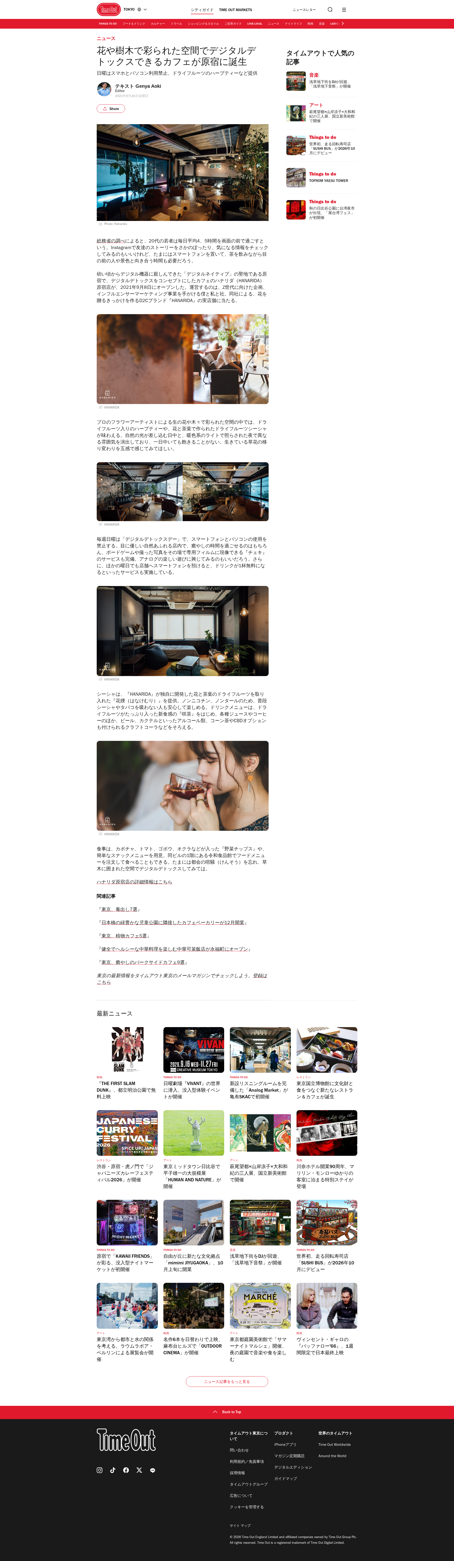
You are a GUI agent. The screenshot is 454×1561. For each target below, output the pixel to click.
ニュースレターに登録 (304, 10)
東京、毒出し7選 (119, 910)
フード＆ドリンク (133, 24)
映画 (310, 24)
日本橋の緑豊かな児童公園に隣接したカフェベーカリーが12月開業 (172, 923)
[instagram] (99, 1470)
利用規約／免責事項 (247, 1462)
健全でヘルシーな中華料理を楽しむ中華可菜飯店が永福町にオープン (174, 950)
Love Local (254, 24)
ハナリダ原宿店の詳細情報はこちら (134, 882)
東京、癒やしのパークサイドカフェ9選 (143, 963)
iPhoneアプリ (285, 1445)
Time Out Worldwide (335, 1445)
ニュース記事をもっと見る (227, 1382)
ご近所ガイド (233, 24)
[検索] (329, 10)
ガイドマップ (285, 1479)
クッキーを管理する (247, 1507)
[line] (152, 1470)
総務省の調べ (111, 241)
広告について (241, 1496)
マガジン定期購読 (289, 1456)
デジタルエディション (293, 1468)
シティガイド (202, 10)
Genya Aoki (148, 86)
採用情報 (237, 1473)
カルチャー (158, 24)
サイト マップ (240, 1526)
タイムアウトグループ (249, 1485)
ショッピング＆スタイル (203, 24)
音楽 (322, 24)
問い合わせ (239, 1451)
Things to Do (108, 24)
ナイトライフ (293, 24)
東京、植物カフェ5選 (124, 936)
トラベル (176, 24)
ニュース (273, 24)
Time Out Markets (235, 10)
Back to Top (231, 1412)
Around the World (332, 1456)
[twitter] (139, 1470)
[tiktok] (113, 1470)
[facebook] (126, 1470)
